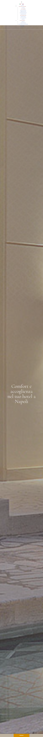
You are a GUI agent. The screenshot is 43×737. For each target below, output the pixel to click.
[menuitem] (22, 5)
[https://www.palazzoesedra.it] (2, 2)
